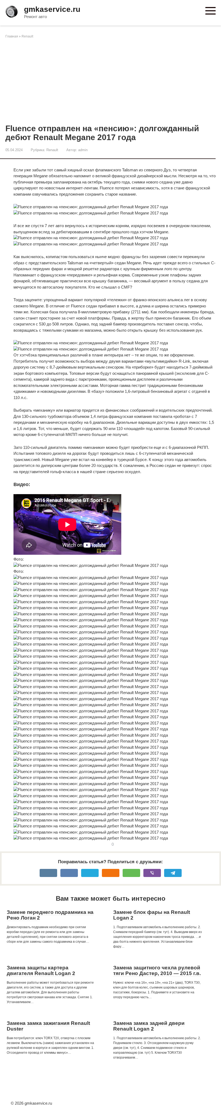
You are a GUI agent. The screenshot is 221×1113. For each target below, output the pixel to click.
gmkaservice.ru (52, 9)
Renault (27, 36)
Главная (11, 36)
